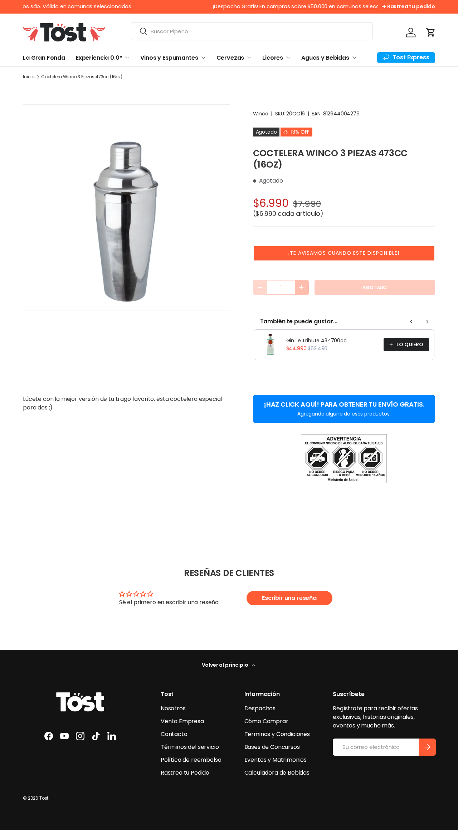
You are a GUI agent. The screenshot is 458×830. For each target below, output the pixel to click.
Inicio (28, 77)
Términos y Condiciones (277, 734)
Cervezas (230, 58)
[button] (431, 32)
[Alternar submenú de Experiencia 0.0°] (127, 57)
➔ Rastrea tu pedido (408, 6)
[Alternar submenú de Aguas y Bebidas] (354, 57)
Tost (43, 798)
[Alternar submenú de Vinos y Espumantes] (203, 57)
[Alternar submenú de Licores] (288, 57)
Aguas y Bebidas (325, 58)
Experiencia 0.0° (99, 58)
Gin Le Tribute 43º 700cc (316, 340)
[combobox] (251, 31)
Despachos (260, 708)
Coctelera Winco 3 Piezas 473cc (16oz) (81, 77)
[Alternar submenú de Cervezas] (249, 57)
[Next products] (427, 322)
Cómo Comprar (266, 721)
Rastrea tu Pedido (185, 773)
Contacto (174, 734)
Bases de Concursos (272, 747)
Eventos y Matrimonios (275, 760)
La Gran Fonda (44, 58)
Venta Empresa (182, 721)
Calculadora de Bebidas (277, 773)
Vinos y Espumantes (169, 58)
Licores (272, 58)
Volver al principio (225, 665)
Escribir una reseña (289, 598)
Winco (260, 113)
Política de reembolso (191, 760)
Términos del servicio (190, 747)
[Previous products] (411, 322)
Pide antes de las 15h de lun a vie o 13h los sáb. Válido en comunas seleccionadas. (160, 6)
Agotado (374, 287)
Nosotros (173, 708)
